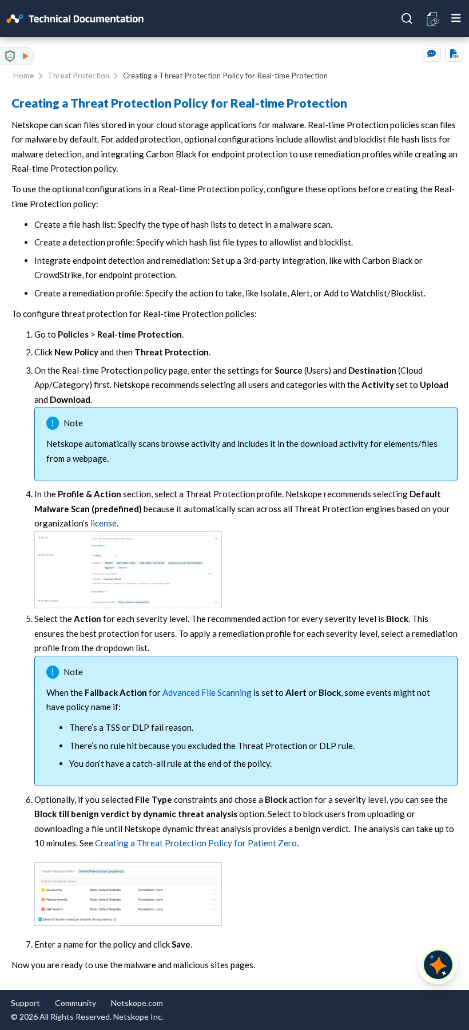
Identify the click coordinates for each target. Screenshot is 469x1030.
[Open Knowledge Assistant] (438, 965)
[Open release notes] (434, 18)
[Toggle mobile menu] (456, 18)
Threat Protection (78, 75)
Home (23, 75)
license (103, 523)
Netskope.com (137, 1003)
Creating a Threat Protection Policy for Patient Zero (196, 843)
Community (75, 1003)
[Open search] (407, 19)
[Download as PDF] (454, 54)
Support (25, 1003)
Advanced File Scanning (207, 692)
